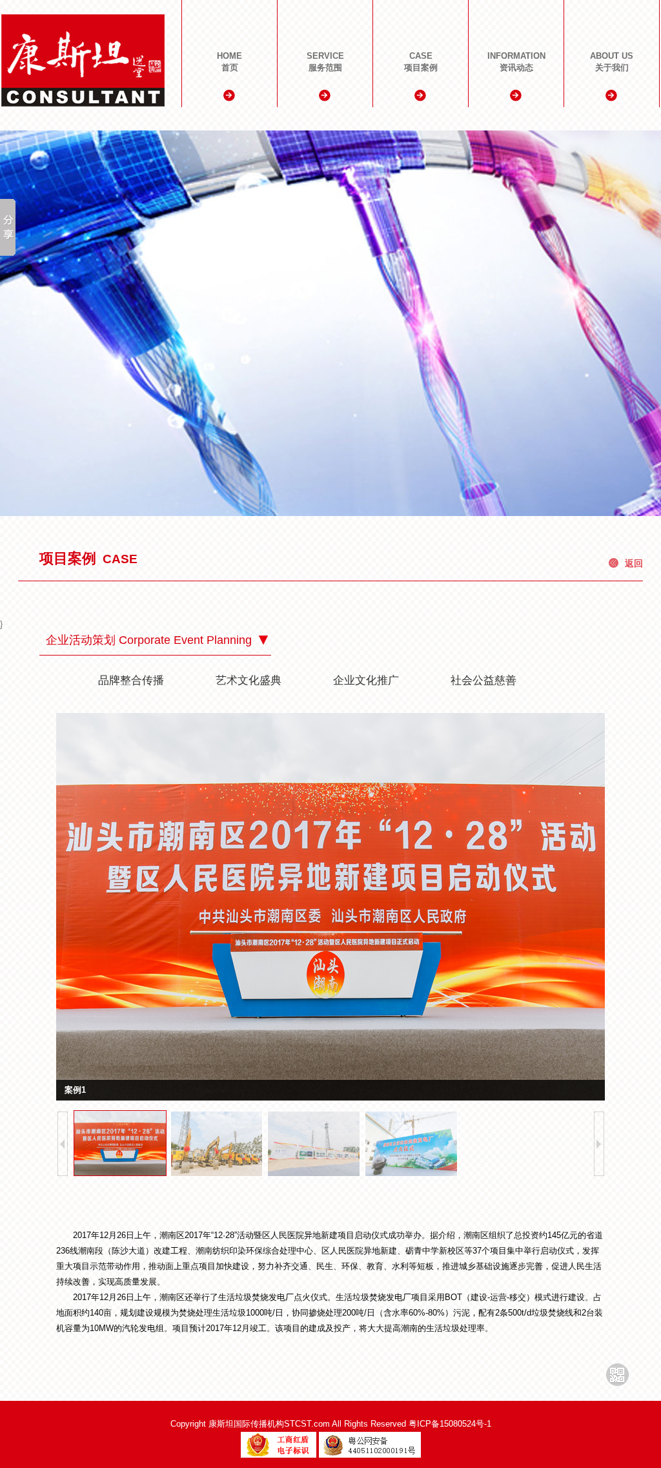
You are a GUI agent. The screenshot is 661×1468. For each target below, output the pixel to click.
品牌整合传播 (131, 680)
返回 (634, 563)
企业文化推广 (366, 680)
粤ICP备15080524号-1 (450, 1424)
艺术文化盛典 (248, 680)
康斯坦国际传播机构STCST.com (269, 1424)
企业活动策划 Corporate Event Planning (149, 640)
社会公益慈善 (483, 680)
